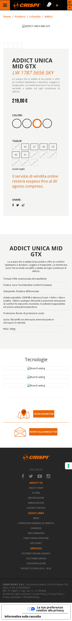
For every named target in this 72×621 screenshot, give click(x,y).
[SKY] (37, 123)
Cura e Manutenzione (36, 538)
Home (7, 16)
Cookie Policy (39, 594)
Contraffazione (36, 563)
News (36, 518)
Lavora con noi (36, 507)
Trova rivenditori (44, 414)
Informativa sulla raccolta (23, 616)
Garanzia (36, 528)
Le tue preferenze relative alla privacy (50, 608)
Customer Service (36, 558)
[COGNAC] (16, 123)
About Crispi (36, 487)
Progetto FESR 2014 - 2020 (36, 568)
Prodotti (20, 16)
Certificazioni (36, 497)
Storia (36, 492)
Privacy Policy (56, 594)
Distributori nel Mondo (36, 553)
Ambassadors (36, 502)
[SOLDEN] (27, 123)
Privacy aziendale (12, 597)
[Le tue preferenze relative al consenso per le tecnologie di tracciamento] (68, 465)
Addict (48, 16)
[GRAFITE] (47, 123)
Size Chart (36, 543)
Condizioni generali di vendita (36, 523)
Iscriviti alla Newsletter (43, 432)
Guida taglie (18, 169)
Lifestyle (35, 16)
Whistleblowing (31, 597)
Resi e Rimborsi (36, 533)
